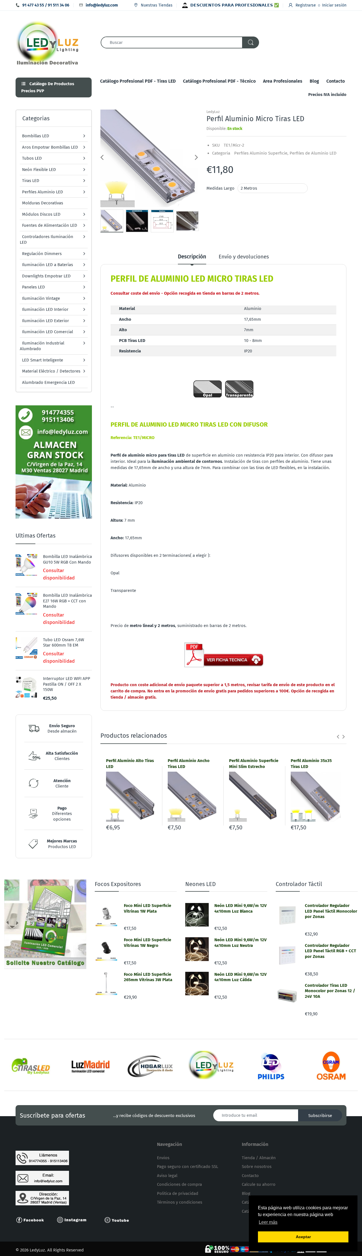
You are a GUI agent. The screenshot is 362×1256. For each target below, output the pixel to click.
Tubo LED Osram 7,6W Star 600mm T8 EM (63, 642)
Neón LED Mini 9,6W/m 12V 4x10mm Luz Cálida (240, 977)
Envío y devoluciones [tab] (244, 256)
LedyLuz (213, 112)
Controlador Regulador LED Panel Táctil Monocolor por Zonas (331, 911)
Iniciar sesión (334, 5)
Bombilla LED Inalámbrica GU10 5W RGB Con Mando (67, 559)
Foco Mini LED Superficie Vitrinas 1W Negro (147, 942)
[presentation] (338, 736)
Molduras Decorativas (42, 203)
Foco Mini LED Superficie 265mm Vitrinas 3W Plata (148, 977)
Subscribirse (320, 1115)
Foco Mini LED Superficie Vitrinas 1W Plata (147, 908)
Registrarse (305, 5)
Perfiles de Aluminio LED (313, 153)
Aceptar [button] (303, 1236)
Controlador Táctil (299, 884)
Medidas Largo (220, 188)
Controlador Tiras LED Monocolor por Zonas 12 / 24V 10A (330, 991)
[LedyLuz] (47, 41)
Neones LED (200, 884)
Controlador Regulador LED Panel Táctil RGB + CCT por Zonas (330, 951)
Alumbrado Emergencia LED (48, 382)
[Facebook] (32, 1219)
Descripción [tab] (192, 256)
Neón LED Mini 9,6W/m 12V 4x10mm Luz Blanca (240, 908)
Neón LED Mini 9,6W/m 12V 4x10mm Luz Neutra (240, 942)
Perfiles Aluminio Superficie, (261, 153)
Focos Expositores (118, 884)
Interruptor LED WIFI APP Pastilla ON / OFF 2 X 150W (66, 684)
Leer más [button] (268, 1222)
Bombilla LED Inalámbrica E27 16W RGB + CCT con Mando (67, 601)
